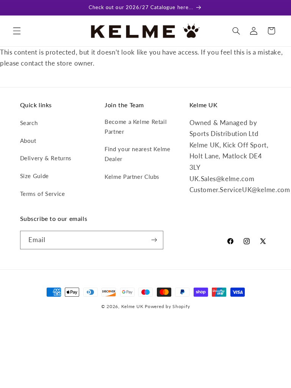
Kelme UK (132, 306)
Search (29, 122)
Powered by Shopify (167, 306)
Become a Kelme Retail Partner (136, 126)
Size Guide (34, 175)
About (28, 140)
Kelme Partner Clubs (132, 176)
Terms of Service (42, 193)
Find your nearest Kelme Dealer (138, 154)
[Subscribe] (154, 240)
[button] (16, 30)
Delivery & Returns (46, 158)
